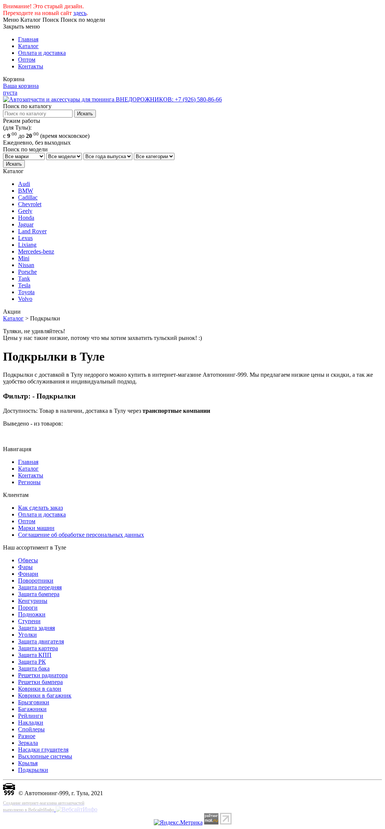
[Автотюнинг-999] (9, 793)
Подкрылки (33, 770)
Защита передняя (40, 587)
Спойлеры (31, 729)
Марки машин (36, 528)
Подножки (31, 614)
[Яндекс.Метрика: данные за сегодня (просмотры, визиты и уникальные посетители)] (178, 822)
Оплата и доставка (42, 53)
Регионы (29, 482)
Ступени (29, 621)
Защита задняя (36, 628)
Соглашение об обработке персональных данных (81, 535)
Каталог (28, 46)
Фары (25, 567)
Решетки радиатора (43, 675)
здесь (79, 13)
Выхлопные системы (45, 756)
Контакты (30, 66)
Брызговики (33, 702)
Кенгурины (32, 601)
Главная (28, 39)
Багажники (32, 709)
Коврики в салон (39, 689)
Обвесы (28, 560)
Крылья (28, 763)
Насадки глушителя (43, 749)
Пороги (28, 607)
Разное (26, 736)
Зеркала (28, 743)
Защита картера (38, 648)
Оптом (26, 59)
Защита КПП (35, 655)
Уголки (27, 634)
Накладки (30, 722)
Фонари (28, 574)
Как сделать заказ (40, 507)
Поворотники (35, 580)
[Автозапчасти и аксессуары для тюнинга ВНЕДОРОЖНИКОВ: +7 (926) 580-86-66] (112, 99)
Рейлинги (30, 716)
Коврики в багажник (44, 695)
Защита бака (34, 668)
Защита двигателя (41, 641)
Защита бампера (38, 594)
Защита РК (32, 661)
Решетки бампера (40, 682)
